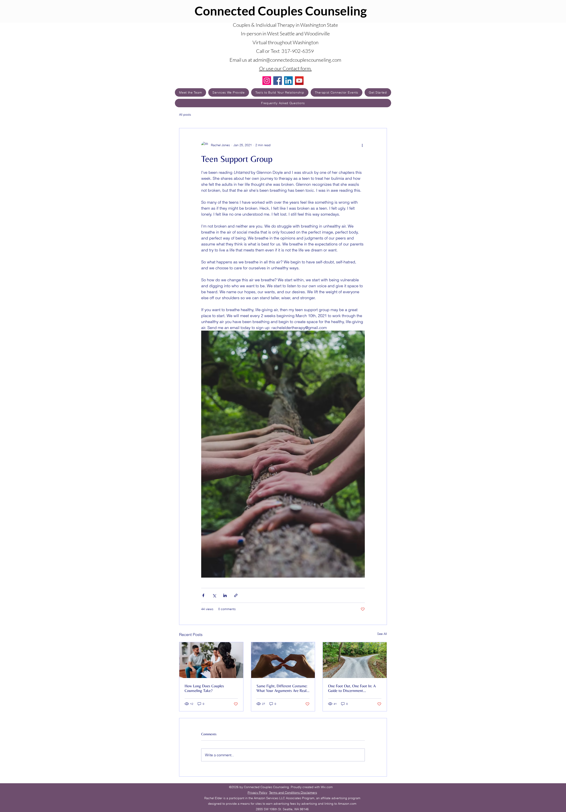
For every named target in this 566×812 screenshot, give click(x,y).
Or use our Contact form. (285, 68)
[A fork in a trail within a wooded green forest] (355, 660)
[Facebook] (277, 80)
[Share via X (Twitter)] (214, 595)
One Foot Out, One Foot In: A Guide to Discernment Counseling (352, 688)
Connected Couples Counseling (281, 10)
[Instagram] (266, 80)
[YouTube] (299, 80)
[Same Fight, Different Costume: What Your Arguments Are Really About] (283, 660)
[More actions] (362, 145)
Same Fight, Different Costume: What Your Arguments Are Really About (282, 688)
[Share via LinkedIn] (225, 595)
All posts (185, 115)
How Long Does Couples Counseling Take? (204, 688)
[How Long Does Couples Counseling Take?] (211, 660)
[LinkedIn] (288, 80)
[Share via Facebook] (203, 595)
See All (382, 634)
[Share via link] (236, 595)
